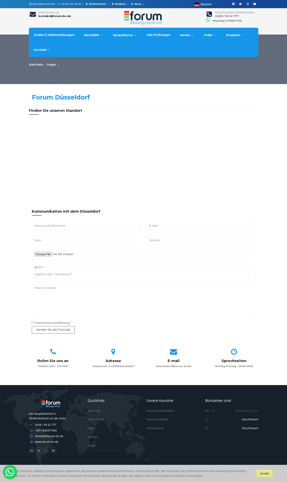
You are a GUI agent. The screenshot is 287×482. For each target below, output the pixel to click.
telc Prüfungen (158, 35)
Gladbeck (120, 4)
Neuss (137, 4)
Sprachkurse (123, 35)
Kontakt (40, 49)
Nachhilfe (91, 35)
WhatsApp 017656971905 (227, 20)
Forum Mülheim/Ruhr (160, 411)
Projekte (233, 35)
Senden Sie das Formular (53, 329)
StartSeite (36, 64)
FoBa (208, 35)
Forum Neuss (155, 428)
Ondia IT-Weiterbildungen (54, 35)
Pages (51, 64)
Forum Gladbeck (157, 419)
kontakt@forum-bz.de (49, 436)
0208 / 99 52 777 (45, 425)
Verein (185, 35)
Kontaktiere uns (48, 12)
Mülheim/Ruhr (97, 4)
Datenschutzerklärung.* (53, 323)
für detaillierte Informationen (234, 12)
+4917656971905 (46, 430)
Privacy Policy (92, 476)
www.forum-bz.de (46, 442)
